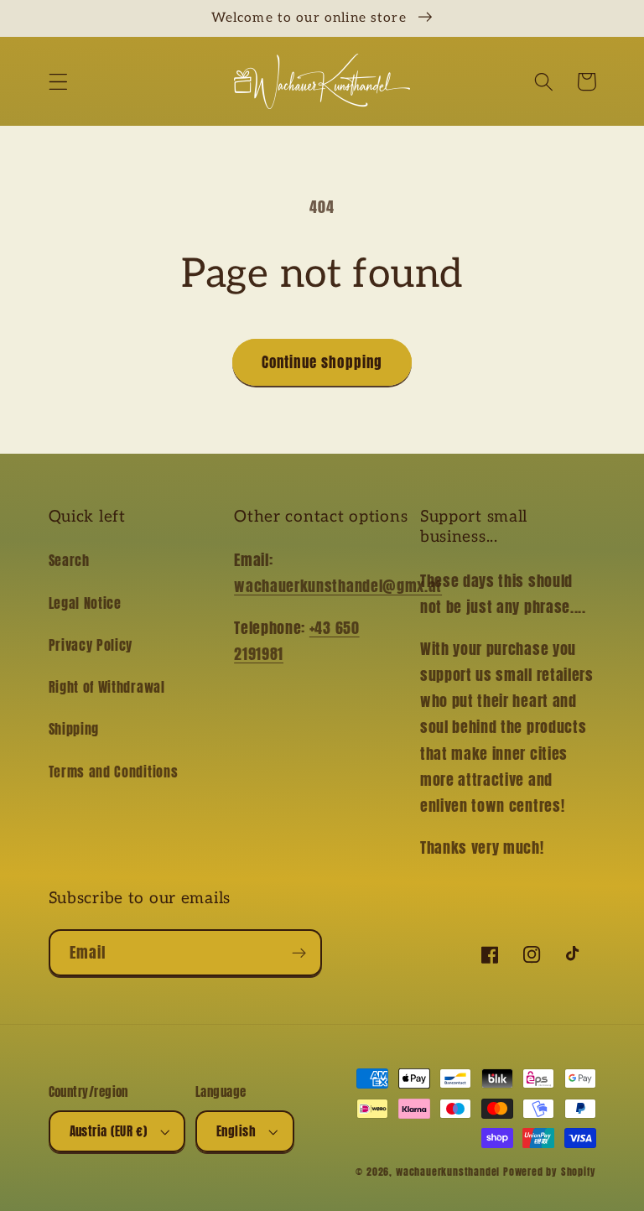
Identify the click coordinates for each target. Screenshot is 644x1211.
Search (69, 560)
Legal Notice (85, 603)
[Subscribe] (299, 952)
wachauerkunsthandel (448, 1171)
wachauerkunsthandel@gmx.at (338, 585)
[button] (58, 81)
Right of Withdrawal (107, 687)
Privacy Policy (91, 645)
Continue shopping (322, 362)
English (236, 1131)
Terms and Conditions (114, 771)
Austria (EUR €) (109, 1131)
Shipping (74, 729)
